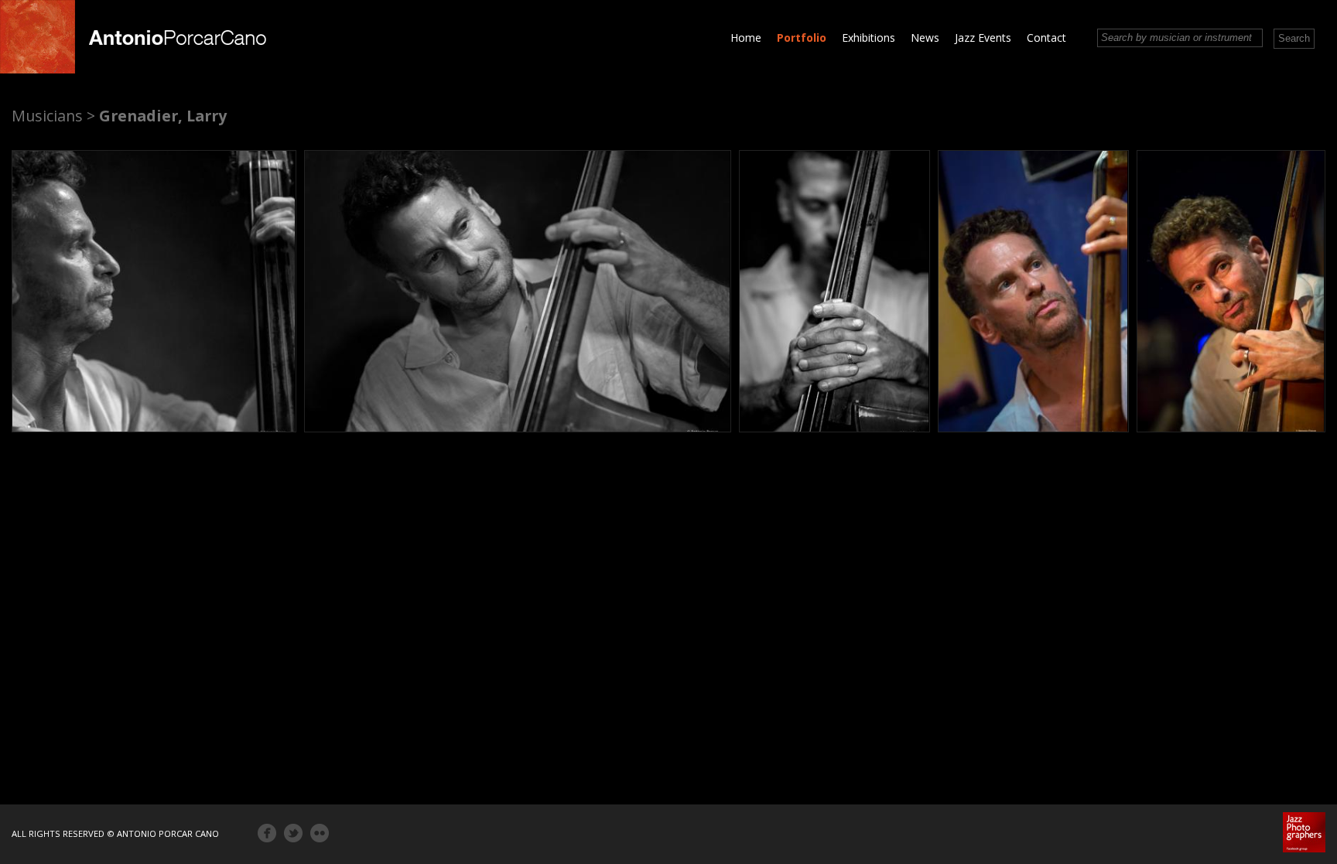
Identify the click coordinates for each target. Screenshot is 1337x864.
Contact (1046, 37)
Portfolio (801, 37)
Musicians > (53, 115)
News (925, 37)
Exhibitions (868, 37)
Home (745, 37)
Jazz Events (983, 37)
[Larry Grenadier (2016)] (154, 291)
